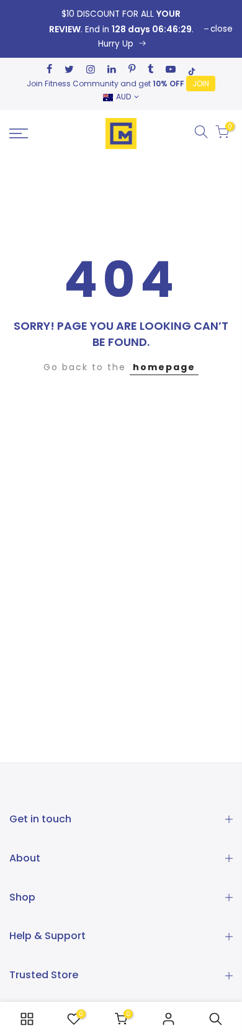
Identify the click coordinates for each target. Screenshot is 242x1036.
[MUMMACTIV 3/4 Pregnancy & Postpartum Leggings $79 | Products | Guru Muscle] (26, 1019)
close (221, 29)
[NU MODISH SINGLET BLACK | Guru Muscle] (121, 29)
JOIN (200, 83)
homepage (164, 367)
